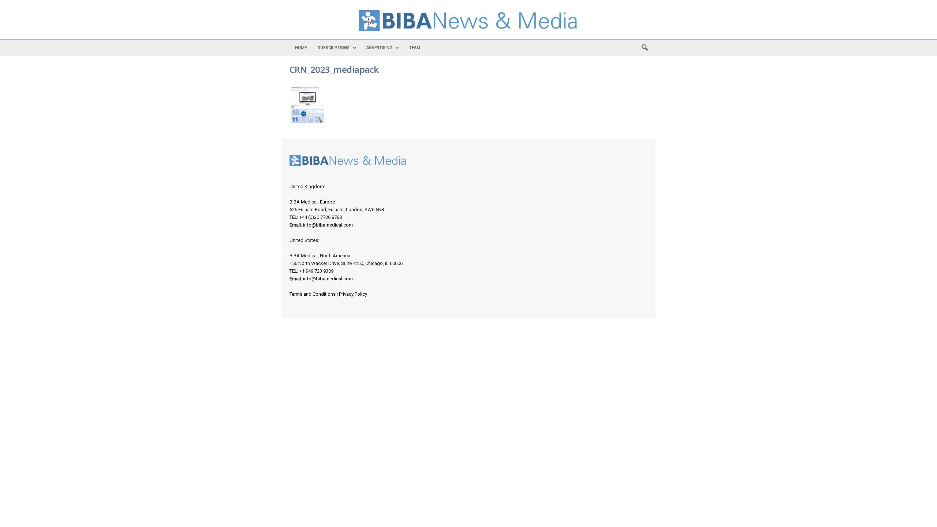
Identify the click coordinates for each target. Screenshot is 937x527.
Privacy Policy (353, 294)
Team (414, 47)
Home (301, 47)
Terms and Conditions (313, 294)
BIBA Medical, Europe (312, 202)
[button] (645, 48)
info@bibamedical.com (328, 225)
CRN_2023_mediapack (334, 69)
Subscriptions (334, 47)
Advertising (379, 47)
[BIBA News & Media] (468, 22)
